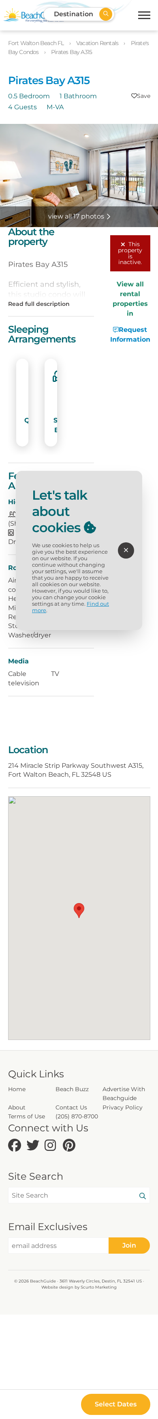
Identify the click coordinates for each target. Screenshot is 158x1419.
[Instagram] (52, 1146)
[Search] (142, 1196)
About (17, 1107)
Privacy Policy (122, 1107)
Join (129, 1245)
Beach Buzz (72, 1089)
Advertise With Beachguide (123, 1093)
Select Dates (116, 1404)
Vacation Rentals (98, 43)
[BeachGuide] (33, 15)
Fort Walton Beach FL (36, 43)
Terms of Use (26, 1116)
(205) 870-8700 (77, 1116)
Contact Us (71, 1107)
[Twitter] (33, 1146)
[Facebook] (15, 1146)
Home (17, 1089)
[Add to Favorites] (140, 96)
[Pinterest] (70, 1146)
